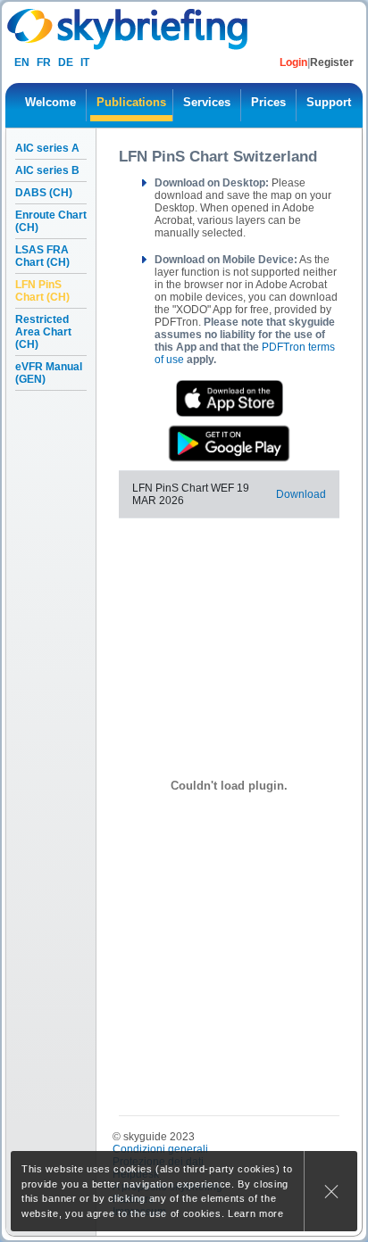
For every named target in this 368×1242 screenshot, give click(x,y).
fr (44, 62)
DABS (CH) (43, 192)
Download (301, 494)
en (21, 62)
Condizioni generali (160, 1149)
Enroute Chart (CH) (51, 221)
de (65, 62)
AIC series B (47, 170)
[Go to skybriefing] (129, 29)
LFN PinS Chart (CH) (42, 290)
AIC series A (47, 148)
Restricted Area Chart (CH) (43, 332)
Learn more (256, 1213)
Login (293, 62)
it (84, 62)
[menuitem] (50, 105)
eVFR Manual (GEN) (48, 372)
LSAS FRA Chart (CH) (42, 256)
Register (332, 62)
